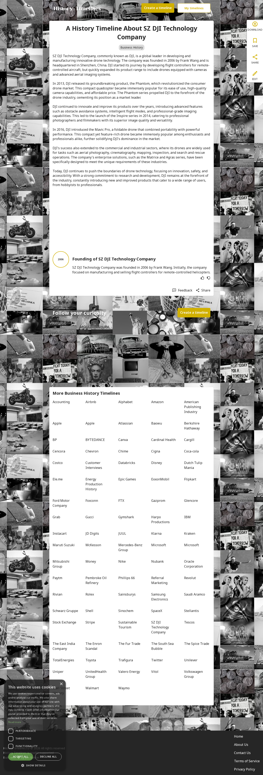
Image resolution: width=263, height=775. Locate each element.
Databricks (126, 462)
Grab (56, 517)
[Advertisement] (131, 219)
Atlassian (125, 423)
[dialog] (35, 725)
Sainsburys (127, 594)
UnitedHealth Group (96, 674)
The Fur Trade (129, 643)
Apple (57, 423)
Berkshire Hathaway (192, 425)
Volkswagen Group (194, 674)
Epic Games (127, 479)
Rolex (89, 594)
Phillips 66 (126, 578)
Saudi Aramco (194, 594)
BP (55, 439)
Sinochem (125, 610)
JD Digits (92, 533)
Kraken (189, 533)
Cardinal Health (163, 439)
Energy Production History (94, 484)
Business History (131, 47)
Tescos (189, 622)
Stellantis (191, 610)
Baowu (156, 423)
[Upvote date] (202, 278)
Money (90, 561)
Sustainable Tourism (128, 624)
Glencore (191, 500)
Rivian (57, 594)
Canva (123, 439)
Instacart (60, 533)
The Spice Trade (196, 643)
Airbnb (90, 402)
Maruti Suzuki (64, 545)
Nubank (157, 561)
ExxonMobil (160, 479)
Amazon (157, 402)
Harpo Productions (160, 519)
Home (238, 736)
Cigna (155, 451)
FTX (121, 500)
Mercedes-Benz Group (130, 547)
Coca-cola (191, 451)
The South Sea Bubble (162, 646)
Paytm (57, 578)
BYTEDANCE (95, 439)
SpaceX (156, 610)
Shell (89, 610)
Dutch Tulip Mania (193, 465)
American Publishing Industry (193, 407)
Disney (156, 462)
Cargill (189, 439)
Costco (58, 462)
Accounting (61, 402)
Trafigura (125, 660)
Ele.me (58, 479)
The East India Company (64, 646)
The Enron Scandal (94, 646)
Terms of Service (247, 761)
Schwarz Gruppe (65, 610)
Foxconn (91, 500)
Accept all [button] (20, 756)
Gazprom (158, 500)
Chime (123, 451)
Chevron (91, 451)
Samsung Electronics (159, 596)
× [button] (61, 684)
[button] (35, 765)
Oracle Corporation (193, 564)
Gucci (89, 517)
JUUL (122, 533)
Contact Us (242, 753)
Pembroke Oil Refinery (96, 580)
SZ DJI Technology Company (160, 627)
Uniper (58, 671)
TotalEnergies (63, 660)
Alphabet (125, 402)
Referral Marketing (159, 580)
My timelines (194, 8)
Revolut (190, 578)
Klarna (156, 533)
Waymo (124, 688)
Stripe (90, 622)
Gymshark (126, 517)
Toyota (90, 660)
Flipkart (190, 479)
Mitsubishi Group (61, 564)
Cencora (59, 451)
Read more (14, 722)
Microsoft (158, 545)
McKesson (93, 545)
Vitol (154, 671)
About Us (241, 744)
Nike (122, 561)
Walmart (92, 688)
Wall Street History (62, 690)
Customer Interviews (93, 465)
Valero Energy (129, 671)
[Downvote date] (208, 278)
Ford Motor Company (61, 503)
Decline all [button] (48, 756)
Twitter (157, 660)
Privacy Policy (244, 769)
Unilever (190, 660)
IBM (187, 517)
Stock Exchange (64, 622)
